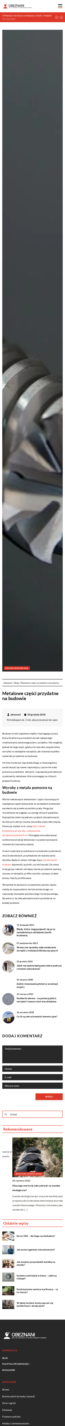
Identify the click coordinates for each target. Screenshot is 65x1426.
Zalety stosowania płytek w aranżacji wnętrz (37, 985)
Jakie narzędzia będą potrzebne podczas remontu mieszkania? (39, 967)
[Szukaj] (6, 1114)
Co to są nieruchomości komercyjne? (37, 1016)
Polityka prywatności (15, 1364)
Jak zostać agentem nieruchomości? (36, 1249)
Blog (5, 1358)
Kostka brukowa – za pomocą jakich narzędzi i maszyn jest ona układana (36, 1000)
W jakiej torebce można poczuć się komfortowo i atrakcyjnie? (35, 1304)
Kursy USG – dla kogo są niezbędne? (36, 1236)
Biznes (5, 1389)
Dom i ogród (9, 1403)
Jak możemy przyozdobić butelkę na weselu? (36, 1263)
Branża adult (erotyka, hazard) (18, 1396)
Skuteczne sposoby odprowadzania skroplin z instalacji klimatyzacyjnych (37, 949)
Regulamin (8, 1370)
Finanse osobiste (11, 1416)
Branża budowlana (16, 668)
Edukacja (7, 1409)
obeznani (16, 714)
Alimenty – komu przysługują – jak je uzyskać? (27, 15)
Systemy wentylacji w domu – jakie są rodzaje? (37, 1277)
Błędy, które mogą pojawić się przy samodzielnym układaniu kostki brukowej (36, 932)
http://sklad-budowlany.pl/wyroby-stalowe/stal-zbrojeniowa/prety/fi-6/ (24, 831)
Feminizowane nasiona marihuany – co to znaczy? (37, 1291)
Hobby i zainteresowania (15, 1423)
